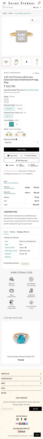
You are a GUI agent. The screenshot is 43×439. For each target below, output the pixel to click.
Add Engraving (22, 160)
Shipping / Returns (23, 232)
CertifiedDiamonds (12, 307)
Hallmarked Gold (31, 307)
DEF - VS (8, 116)
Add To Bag (22, 149)
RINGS (10, 13)
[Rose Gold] (16, 135)
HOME (5, 13)
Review (12, 232)
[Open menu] (4, 3)
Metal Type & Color (11, 251)
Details (6, 232)
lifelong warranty (31, 296)
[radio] (6, 100)
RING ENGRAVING (11, 296)
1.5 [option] (11, 124)
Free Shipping (7, 174)
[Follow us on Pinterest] (25, 419)
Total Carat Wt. (10, 247)
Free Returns (16, 174)
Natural (20, 108)
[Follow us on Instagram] (17, 419)
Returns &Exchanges (31, 284)
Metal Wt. (8, 254)
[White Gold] (20, 135)
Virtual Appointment (34, 165)
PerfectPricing (12, 284)
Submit (35, 409)
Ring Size (8, 257)
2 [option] (16, 124)
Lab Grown (9, 108)
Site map (32, 436)
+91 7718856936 (28, 174)
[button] (39, 3)
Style (6, 244)
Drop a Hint (13, 155)
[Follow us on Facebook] (21, 419)
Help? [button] (37, 434)
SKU (6, 241)
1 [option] (6, 124)
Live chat (11, 165)
